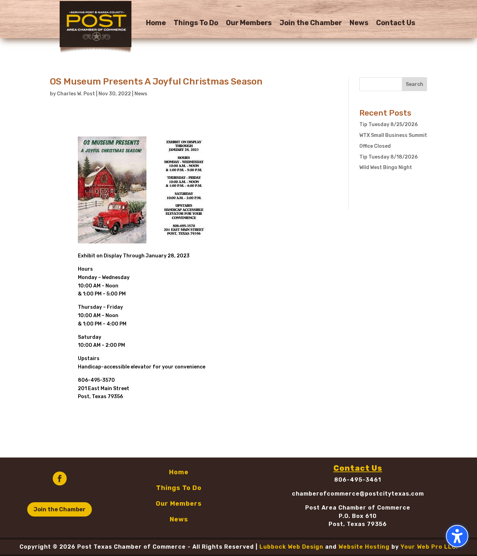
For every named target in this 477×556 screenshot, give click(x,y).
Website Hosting (364, 546)
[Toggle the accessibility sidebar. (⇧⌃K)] (457, 536)
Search (414, 84)
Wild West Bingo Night (385, 167)
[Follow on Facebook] (60, 478)
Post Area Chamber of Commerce (357, 507)
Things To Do (196, 23)
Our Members (249, 23)
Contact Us (395, 23)
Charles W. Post (76, 94)
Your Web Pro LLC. (429, 546)
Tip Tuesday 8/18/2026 (388, 157)
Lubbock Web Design (291, 546)
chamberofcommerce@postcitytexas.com (358, 493)
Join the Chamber (310, 23)
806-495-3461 (357, 479)
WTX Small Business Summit (393, 135)
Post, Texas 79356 (358, 524)
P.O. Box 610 (358, 516)
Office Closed (375, 146)
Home (156, 23)
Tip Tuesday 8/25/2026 (388, 124)
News (359, 23)
